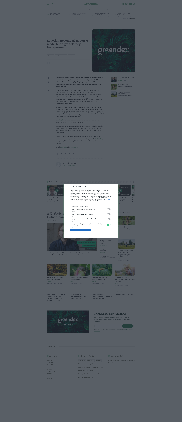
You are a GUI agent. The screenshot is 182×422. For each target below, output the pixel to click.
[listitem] (91, 206)
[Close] (115, 187)
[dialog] (91, 211)
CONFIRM (80, 230)
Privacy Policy (99, 235)
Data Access (91, 235)
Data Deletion (83, 235)
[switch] (108, 209)
